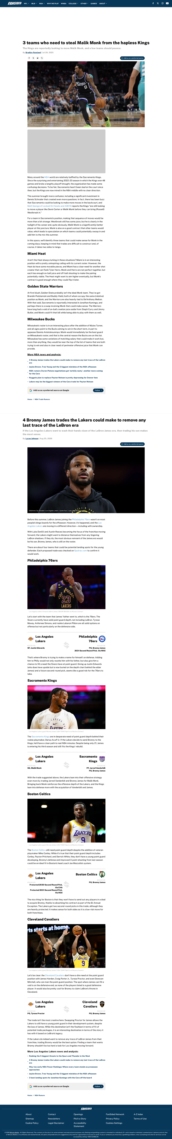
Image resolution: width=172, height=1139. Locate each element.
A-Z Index (138, 1114)
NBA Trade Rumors (42, 399)
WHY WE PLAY (53, 3)
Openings (78, 1114)
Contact (52, 1114)
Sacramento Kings (41, 736)
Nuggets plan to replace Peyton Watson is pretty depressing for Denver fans (63, 378)
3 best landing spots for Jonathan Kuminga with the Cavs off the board (60, 1078)
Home (29, 399)
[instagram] (162, 3)
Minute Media (14, 1132)
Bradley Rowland (33, 52)
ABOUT (102, 3)
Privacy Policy (113, 1118)
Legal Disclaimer (56, 1123)
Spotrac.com (80, 550)
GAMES (94, 3)
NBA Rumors (40, 1095)
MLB (33, 3)
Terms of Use (140, 1118)
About (29, 1114)
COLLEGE (72, 3)
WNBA (63, 3)
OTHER (84, 3)
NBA (41, 3)
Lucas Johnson (32, 438)
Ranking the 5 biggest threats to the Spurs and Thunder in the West (59, 1056)
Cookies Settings (114, 1123)
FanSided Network (115, 1114)
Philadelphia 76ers (81, 519)
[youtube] (167, 3)
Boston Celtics (38, 850)
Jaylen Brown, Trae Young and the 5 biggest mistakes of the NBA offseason (62, 367)
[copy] (42, 58)
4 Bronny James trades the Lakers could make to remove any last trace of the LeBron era (67, 361)
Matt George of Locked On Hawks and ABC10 (49, 206)
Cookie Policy (32, 1123)
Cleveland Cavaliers (54, 975)
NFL (25, 3)
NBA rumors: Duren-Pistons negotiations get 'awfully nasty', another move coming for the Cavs (66, 372)
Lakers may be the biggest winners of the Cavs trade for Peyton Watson (61, 382)
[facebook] (153, 3)
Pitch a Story (80, 1118)
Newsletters (54, 1118)
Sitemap (30, 1118)
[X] (158, 3)
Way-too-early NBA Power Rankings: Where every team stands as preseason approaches (63, 1068)
